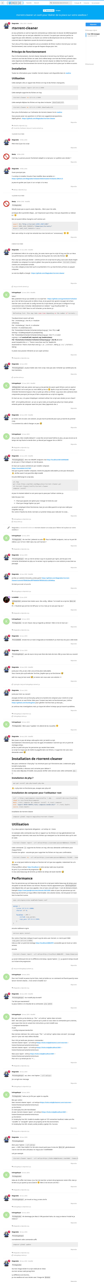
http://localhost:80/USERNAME (58, 460)
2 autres (34, 128)
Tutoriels (28, 3)
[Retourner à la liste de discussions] (2, 3)
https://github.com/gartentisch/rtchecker (62, 299)
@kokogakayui (71, 885)
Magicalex (17, 205)
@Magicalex (16, 387)
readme (68, 73)
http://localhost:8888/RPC (45, 943)
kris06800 (17, 640)
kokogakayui (18, 368)
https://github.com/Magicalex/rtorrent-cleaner (38, 118)
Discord (36, 3)
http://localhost (33, 867)
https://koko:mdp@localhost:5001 (49, 1047)
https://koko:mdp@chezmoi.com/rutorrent (52, 1043)
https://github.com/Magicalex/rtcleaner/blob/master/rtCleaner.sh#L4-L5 (37, 179)
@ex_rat (72, 601)
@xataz (47, 1277)
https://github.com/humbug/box (23, 703)
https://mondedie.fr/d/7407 (21, 468)
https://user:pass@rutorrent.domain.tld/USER (34, 890)
